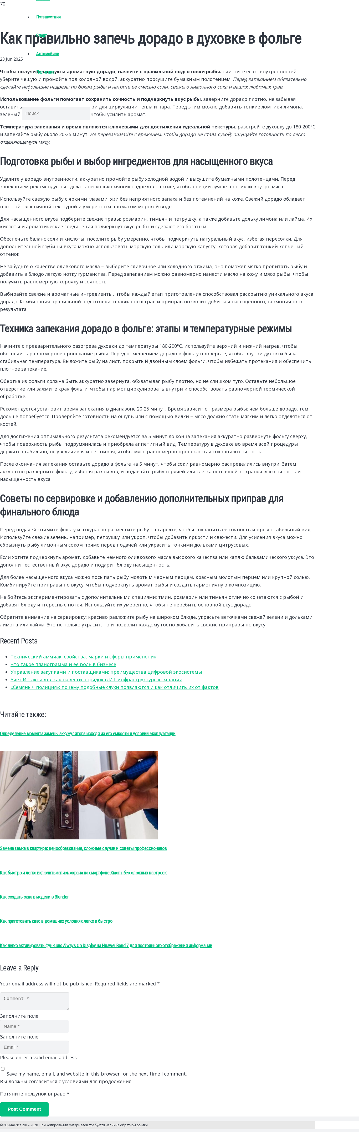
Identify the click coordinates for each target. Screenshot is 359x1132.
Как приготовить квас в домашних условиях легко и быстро (56, 921)
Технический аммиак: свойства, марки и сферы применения (83, 656)
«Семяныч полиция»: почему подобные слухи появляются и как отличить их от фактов (115, 687)
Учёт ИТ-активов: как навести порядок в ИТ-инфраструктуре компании (96, 679)
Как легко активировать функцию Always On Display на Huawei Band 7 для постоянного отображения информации (106, 945)
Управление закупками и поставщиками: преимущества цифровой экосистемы (106, 672)
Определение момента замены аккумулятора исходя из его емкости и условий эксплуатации (88, 733)
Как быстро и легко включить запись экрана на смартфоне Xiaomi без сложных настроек (83, 872)
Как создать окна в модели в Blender (34, 897)
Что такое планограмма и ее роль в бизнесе (63, 664)
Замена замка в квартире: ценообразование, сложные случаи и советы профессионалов (83, 848)
